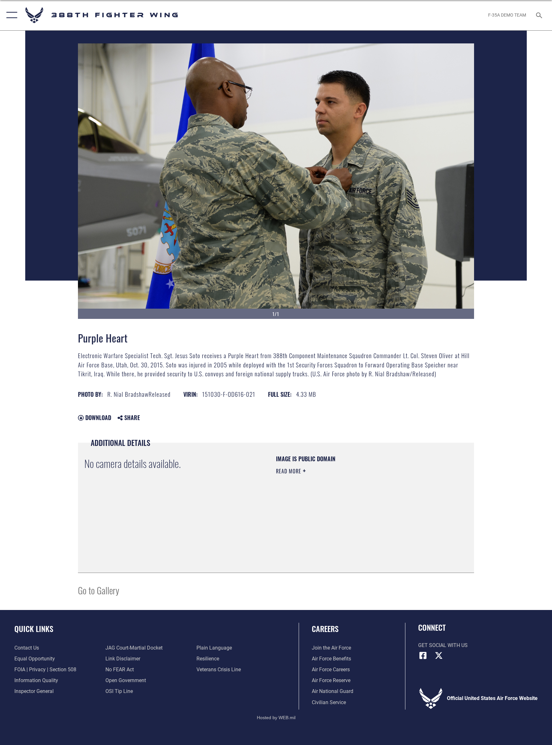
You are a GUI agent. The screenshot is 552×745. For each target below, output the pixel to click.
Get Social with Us (443, 645)
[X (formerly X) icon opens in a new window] (439, 655)
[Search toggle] (540, 15)
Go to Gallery (98, 590)
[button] (10, 15)
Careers (325, 628)
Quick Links (33, 628)
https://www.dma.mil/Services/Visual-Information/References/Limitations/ (338, 516)
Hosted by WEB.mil (276, 717)
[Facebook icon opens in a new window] (423, 655)
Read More (289, 471)
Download (97, 417)
